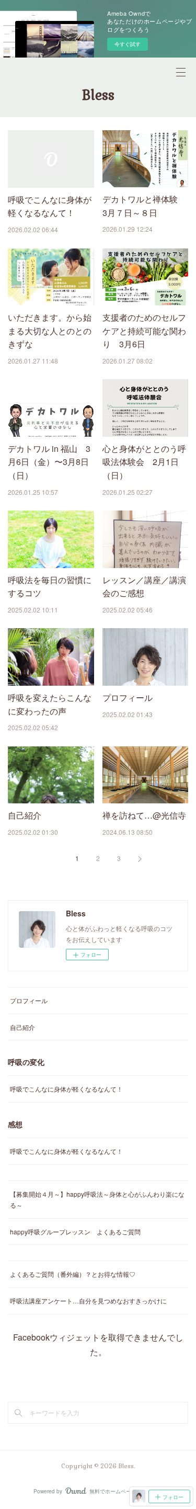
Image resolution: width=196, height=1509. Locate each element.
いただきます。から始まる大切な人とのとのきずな (49, 330)
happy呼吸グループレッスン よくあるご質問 (75, 1231)
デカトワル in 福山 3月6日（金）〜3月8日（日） (49, 462)
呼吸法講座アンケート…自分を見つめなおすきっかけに (88, 1300)
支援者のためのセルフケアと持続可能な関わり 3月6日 (144, 330)
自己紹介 (24, 815)
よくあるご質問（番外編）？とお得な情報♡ (72, 1273)
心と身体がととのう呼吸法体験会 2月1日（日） (144, 462)
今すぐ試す (127, 44)
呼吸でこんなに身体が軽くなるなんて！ (66, 1088)
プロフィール (127, 697)
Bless (98, 95)
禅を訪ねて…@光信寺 (144, 815)
